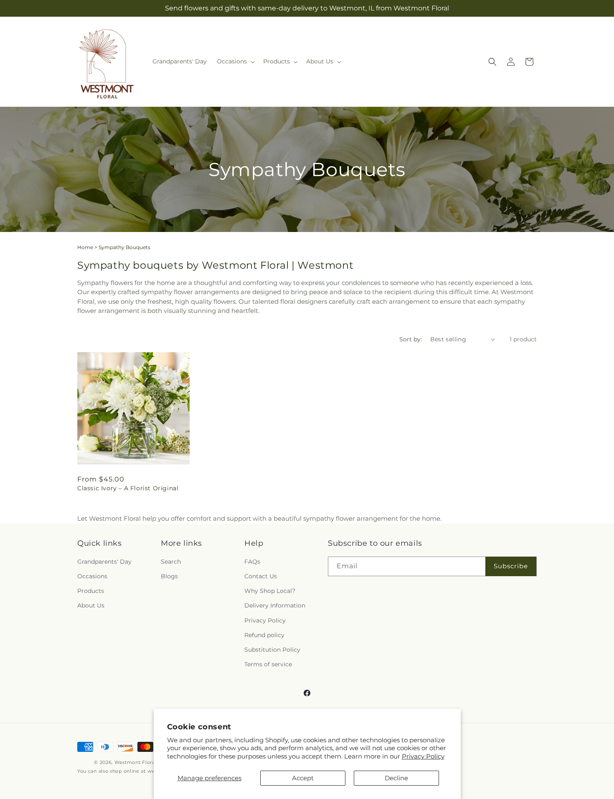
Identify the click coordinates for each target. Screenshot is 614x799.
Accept (303, 778)
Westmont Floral (135, 762)
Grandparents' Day (104, 561)
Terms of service (268, 664)
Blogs (169, 576)
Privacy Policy (423, 756)
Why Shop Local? (269, 591)
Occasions (92, 576)
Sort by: (410, 339)
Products (90, 591)
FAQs (252, 561)
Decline (396, 778)
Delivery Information (274, 605)
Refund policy (264, 635)
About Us (90, 605)
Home (85, 247)
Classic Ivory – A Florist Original (127, 488)
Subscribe (511, 566)
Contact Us (260, 576)
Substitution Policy (272, 649)
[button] (235, 61)
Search (171, 561)
